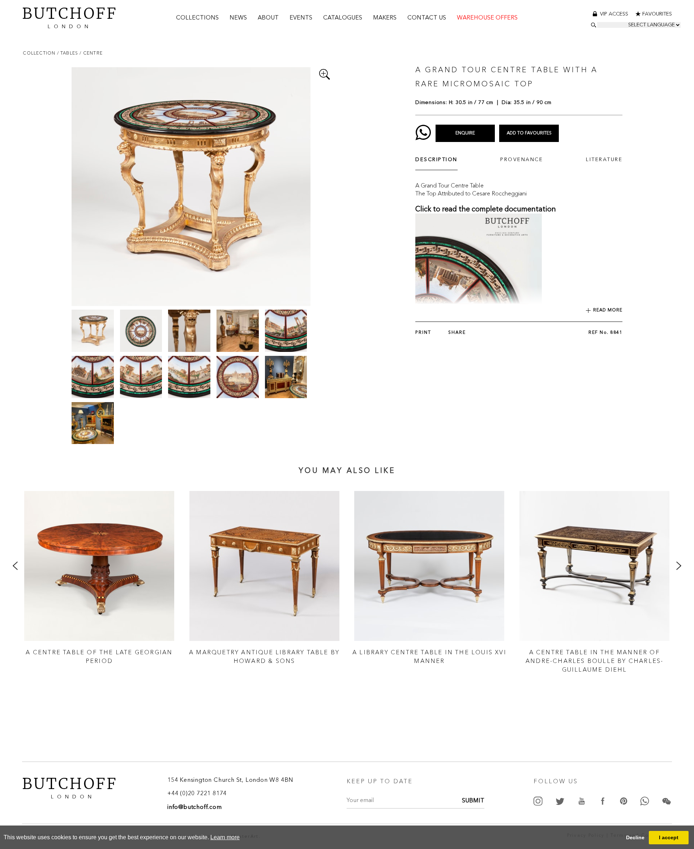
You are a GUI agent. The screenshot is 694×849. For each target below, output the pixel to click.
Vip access (615, 14)
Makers (385, 18)
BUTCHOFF (69, 16)
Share (457, 333)
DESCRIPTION (436, 159)
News (238, 18)
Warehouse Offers (487, 18)
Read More (607, 310)
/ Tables (68, 53)
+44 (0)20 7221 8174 (197, 794)
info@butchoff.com (194, 807)
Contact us (426, 18)
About (268, 18)
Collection (40, 53)
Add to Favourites (529, 133)
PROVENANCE (521, 159)
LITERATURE (604, 159)
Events (301, 18)
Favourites (657, 14)
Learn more (225, 837)
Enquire (465, 133)
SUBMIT (473, 801)
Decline (635, 837)
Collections (197, 18)
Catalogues (342, 18)
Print (423, 333)
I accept (668, 837)
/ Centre (91, 53)
